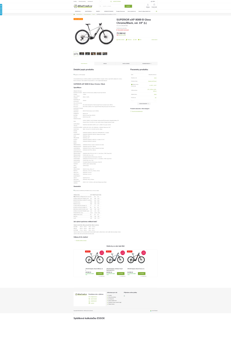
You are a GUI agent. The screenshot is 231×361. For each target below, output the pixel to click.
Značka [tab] (126, 63)
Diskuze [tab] (105, 63)
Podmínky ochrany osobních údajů (114, 302)
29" (155, 97)
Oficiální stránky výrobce (81, 240)
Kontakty (75, 1)
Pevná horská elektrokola (137, 111)
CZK (154, 1)
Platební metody (111, 304)
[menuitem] (79, 11)
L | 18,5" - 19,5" (152, 85)
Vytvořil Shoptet (154, 310)
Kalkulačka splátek (122, 35)
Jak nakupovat (90, 1)
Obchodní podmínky (82, 1)
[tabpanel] (94, 263)
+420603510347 (93, 301)
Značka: (154, 39)
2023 (155, 78)
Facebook (92, 303)
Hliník (155, 94)
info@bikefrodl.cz (93, 296)
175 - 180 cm (150, 89)
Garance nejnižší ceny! (112, 300)
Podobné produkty (146, 63)
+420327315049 (93, 299)
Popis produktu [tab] (84, 63)
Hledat (128, 6)
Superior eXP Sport (152, 81)
